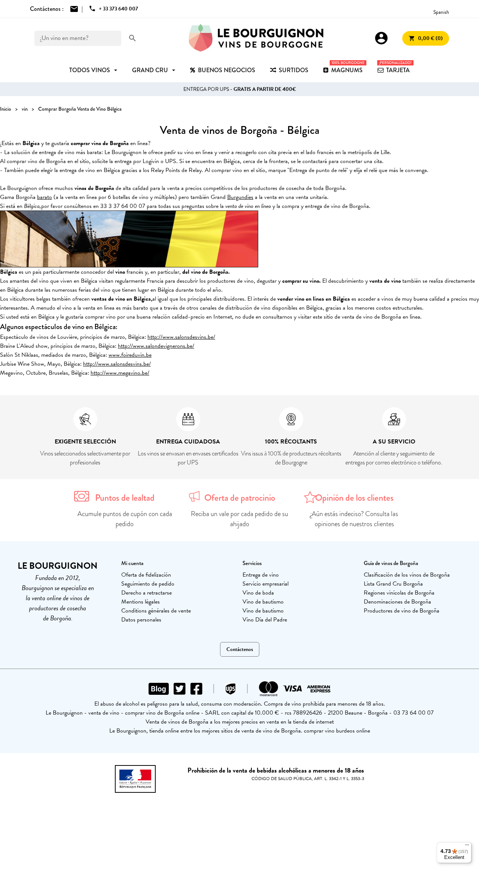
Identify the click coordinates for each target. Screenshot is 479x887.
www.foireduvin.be (130, 354)
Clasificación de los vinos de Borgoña (407, 574)
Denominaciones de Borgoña (397, 601)
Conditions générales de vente (156, 610)
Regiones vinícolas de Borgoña (399, 592)
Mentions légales (140, 601)
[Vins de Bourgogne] (256, 38)
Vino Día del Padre (264, 619)
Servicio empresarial (265, 583)
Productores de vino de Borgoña (401, 610)
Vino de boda (258, 592)
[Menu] (467, 846)
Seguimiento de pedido (147, 583)
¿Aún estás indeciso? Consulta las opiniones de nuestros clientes (354, 519)
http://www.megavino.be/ (120, 372)
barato (44, 197)
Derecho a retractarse (146, 592)
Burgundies (240, 197)
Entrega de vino (260, 574)
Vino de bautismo (263, 601)
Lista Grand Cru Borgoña (393, 583)
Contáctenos (239, 649)
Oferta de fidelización (146, 574)
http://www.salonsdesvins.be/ (181, 336)
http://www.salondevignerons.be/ (156, 345)
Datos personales (141, 619)
